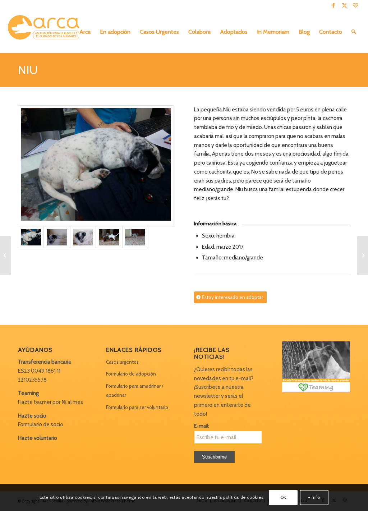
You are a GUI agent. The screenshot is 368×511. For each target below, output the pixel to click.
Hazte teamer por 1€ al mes (50, 402)
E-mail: (201, 426)
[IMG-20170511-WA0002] (83, 237)
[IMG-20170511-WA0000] (96, 165)
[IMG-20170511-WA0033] (109, 237)
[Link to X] (344, 5)
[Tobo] (5, 255)
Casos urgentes (122, 362)
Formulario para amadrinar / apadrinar (134, 390)
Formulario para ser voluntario (137, 407)
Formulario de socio (40, 424)
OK (283, 497)
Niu (28, 70)
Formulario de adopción (131, 374)
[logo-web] (46, 32)
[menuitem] (85, 32)
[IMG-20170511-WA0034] (135, 237)
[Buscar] (354, 32)
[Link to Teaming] (355, 5)
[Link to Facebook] (333, 5)
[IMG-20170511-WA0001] (57, 237)
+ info (314, 497)
